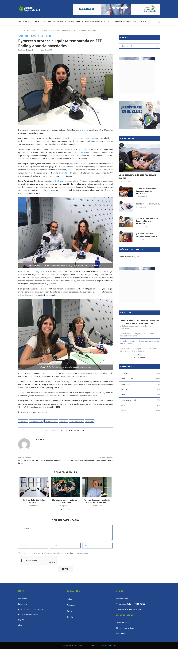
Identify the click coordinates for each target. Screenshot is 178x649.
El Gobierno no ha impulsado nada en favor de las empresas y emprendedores (139, 349)
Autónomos (31, 30)
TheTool (70, 170)
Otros (140, 405)
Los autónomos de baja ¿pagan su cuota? (137, 176)
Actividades (22, 599)
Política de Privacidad (124, 623)
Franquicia (140, 389)
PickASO (30, 170)
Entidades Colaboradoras (28, 614)
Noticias (23, 22)
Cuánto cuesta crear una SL (148, 204)
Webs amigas (121, 633)
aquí (44, 412)
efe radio (23, 421)
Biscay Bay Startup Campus (88, 138)
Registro (141, 22)
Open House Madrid (81, 152)
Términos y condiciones (125, 628)
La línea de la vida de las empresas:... (34, 501)
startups (89, 421)
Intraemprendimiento (140, 400)
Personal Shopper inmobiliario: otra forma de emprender (97, 501)
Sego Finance (41, 271)
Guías (140, 395)
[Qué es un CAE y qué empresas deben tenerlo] (126, 237)
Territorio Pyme (122, 599)
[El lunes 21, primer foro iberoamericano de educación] (126, 192)
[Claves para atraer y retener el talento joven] (65, 487)
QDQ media (60, 181)
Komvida (81, 373)
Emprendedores (37, 36)
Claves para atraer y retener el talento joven (65, 501)
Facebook (71, 605)
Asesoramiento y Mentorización (30, 609)
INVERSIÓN (131, 22)
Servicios (35, 22)
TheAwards (84, 163)
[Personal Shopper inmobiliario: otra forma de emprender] (97, 487)
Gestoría (47, 22)
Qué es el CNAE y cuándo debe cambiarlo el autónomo (147, 220)
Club (106, 22)
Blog (20, 625)
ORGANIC (63, 173)
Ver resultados (139, 358)
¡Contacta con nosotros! (107, 645)
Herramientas (82, 22)
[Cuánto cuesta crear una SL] (126, 207)
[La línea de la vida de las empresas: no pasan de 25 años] (34, 487)
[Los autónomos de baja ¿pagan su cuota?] (139, 158)
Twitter (70, 611)
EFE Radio (84, 130)
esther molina (51, 421)
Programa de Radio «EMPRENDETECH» (131, 604)
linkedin (63, 421)
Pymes (48, 36)
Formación (97, 22)
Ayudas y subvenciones (63, 22)
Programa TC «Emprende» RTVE (128, 609)
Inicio (20, 30)
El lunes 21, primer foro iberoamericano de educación (146, 191)
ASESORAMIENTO (117, 22)
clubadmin (30, 50)
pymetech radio (76, 421)
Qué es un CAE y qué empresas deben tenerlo (146, 235)
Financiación (140, 384)
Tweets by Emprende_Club (129, 257)
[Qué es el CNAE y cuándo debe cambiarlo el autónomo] (126, 222)
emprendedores (36, 421)
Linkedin (70, 599)
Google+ (70, 617)
